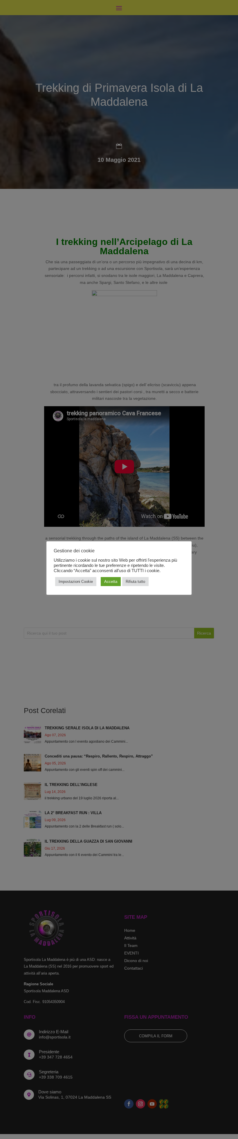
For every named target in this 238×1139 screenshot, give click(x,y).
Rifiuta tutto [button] (135, 581)
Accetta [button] (110, 581)
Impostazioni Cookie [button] (76, 581)
